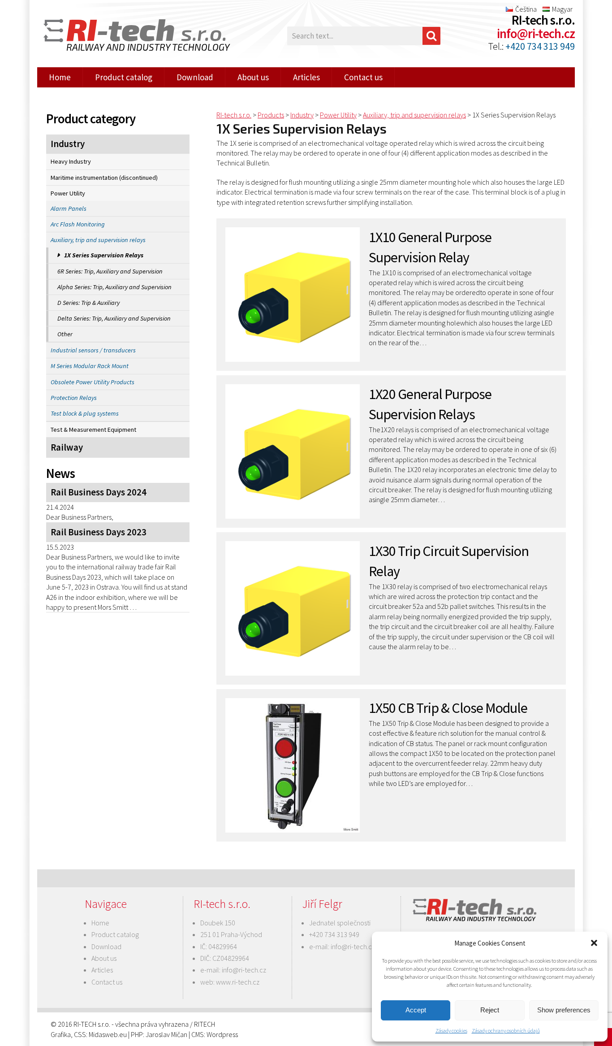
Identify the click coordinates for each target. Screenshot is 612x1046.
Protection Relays (74, 398)
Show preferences (563, 1010)
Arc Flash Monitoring (78, 224)
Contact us (363, 77)
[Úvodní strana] (131, 36)
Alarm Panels (68, 208)
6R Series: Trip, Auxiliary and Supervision (110, 271)
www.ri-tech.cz (237, 981)
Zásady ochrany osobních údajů (506, 1030)
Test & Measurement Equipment (93, 429)
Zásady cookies (451, 1030)
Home (60, 77)
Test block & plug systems (85, 413)
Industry (68, 144)
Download (195, 77)
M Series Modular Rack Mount (90, 366)
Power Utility (68, 193)
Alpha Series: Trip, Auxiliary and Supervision (114, 287)
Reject (489, 1010)
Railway (67, 447)
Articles (306, 77)
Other (65, 334)
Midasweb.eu (108, 1034)
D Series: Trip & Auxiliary (88, 303)
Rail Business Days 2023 (99, 532)
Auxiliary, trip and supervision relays (98, 240)
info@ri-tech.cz (536, 34)
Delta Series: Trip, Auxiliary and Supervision (114, 318)
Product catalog (123, 77)
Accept (415, 1010)
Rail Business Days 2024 (99, 492)
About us (253, 77)
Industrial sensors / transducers (93, 350)
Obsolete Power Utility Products (92, 382)
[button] (594, 942)
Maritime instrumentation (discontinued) (104, 178)
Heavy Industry (71, 161)
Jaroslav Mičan (166, 1034)
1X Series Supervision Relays (103, 255)
